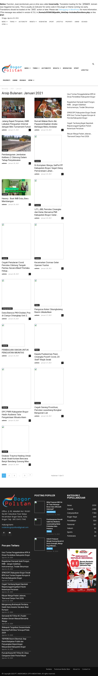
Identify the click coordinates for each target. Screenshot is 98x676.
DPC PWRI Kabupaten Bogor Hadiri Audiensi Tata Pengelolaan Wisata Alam (15, 414)
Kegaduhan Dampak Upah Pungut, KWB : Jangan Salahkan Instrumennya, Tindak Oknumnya (81, 104)
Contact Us (86, 669)
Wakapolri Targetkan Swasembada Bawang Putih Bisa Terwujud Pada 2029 (16, 630)
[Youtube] (10, 534)
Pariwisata (38, 117)
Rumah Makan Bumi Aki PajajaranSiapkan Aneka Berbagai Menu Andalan (45, 124)
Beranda (5, 89)
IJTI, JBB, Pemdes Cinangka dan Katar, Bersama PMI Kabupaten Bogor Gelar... (47, 212)
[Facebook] (4, 534)
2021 (12, 89)
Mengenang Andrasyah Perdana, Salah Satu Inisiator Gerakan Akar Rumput (15, 607)
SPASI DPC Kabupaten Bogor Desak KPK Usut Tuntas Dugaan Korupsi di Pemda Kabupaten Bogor (81, 115)
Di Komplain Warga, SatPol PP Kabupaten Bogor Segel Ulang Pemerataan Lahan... (48, 168)
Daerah (5, 150)
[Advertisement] (49, 44)
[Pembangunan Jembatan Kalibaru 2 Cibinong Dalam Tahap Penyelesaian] (16, 143)
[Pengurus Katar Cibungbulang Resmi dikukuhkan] (49, 292)
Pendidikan (51, 512)
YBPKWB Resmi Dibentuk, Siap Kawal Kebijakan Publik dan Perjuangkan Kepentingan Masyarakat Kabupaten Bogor (14, 643)
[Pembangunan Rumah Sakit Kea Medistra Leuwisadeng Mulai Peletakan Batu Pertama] (39, 521)
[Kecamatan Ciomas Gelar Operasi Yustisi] (49, 241)
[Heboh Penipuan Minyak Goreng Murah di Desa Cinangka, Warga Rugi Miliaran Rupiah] (39, 544)
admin (4, 130)
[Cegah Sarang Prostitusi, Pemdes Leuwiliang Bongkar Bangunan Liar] (49, 386)
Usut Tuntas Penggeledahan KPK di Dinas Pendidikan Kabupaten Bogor (81, 95)
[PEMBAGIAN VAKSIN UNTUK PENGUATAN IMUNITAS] (16, 335)
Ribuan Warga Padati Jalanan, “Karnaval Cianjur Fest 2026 (79, 135)
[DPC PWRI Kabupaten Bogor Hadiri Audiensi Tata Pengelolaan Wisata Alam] (16, 388)
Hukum (49, 548)
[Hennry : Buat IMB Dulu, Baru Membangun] (16, 187)
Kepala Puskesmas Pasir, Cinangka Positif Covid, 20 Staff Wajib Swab (47, 357)
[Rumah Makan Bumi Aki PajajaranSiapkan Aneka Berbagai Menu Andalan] (49, 108)
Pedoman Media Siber (62, 669)
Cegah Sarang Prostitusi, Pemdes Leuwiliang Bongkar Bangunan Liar (48, 410)
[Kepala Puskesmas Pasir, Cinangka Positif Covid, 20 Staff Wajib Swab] (49, 337)
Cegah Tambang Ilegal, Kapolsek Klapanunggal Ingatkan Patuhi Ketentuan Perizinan (80, 126)
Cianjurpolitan (7, 308)
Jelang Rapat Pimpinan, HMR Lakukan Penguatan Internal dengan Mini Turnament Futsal (16, 124)
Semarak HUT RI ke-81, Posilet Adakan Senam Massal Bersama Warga (15, 618)
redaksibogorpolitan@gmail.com (15, 527)
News (4, 117)
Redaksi (49, 669)
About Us (76, 669)
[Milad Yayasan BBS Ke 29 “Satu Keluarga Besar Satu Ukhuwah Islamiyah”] (39, 507)
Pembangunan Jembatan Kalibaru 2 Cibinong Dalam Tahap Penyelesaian (14, 157)
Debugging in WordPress (69, 9)
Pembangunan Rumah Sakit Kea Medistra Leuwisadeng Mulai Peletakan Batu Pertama (55, 524)
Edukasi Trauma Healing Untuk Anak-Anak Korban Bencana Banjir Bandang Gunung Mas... (16, 458)
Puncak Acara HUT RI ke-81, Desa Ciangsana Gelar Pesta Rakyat (15, 654)
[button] (93, 64)
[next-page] (30, 474)
